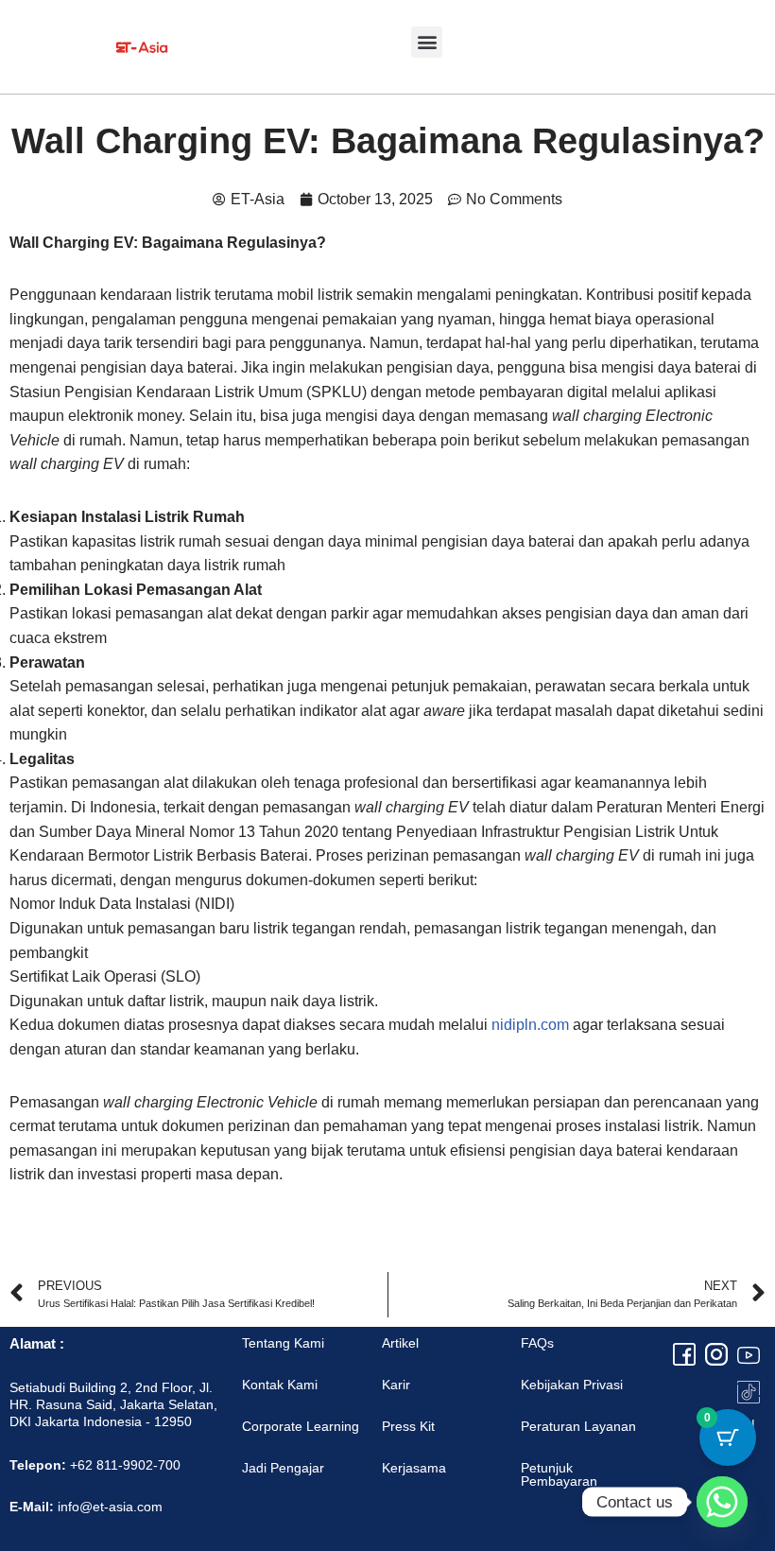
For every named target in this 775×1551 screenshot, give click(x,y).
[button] (426, 42)
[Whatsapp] (722, 1501)
